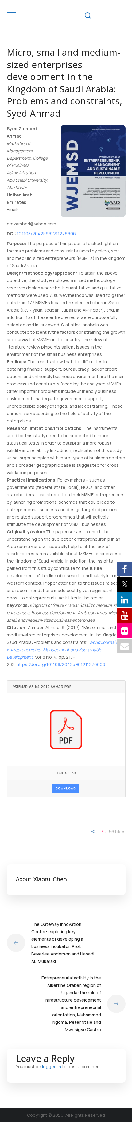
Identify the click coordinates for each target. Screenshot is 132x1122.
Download (66, 788)
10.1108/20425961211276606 (46, 233)
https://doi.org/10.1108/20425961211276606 (61, 664)
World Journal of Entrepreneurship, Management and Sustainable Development (63, 649)
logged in (51, 1066)
